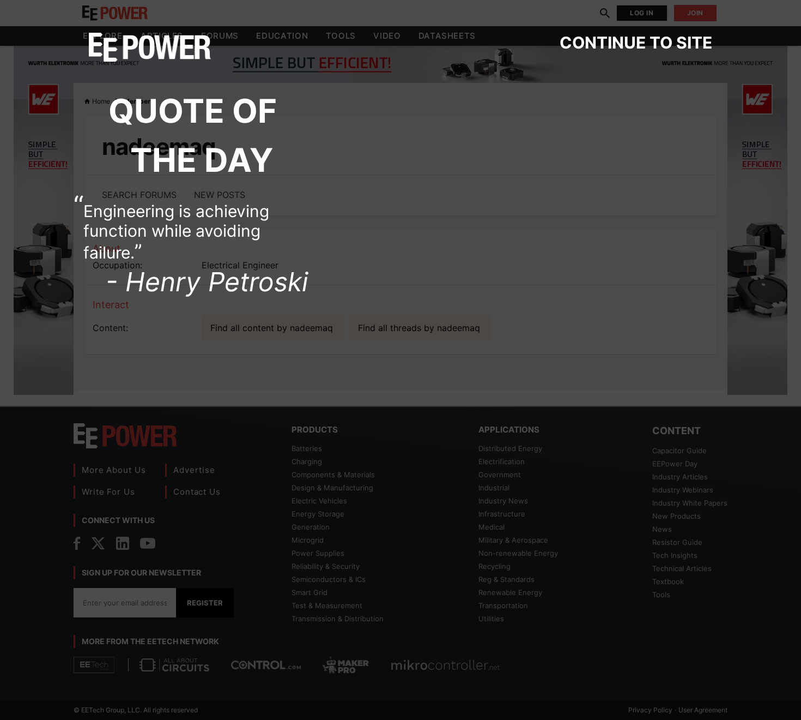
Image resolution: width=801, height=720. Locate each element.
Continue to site (636, 42)
